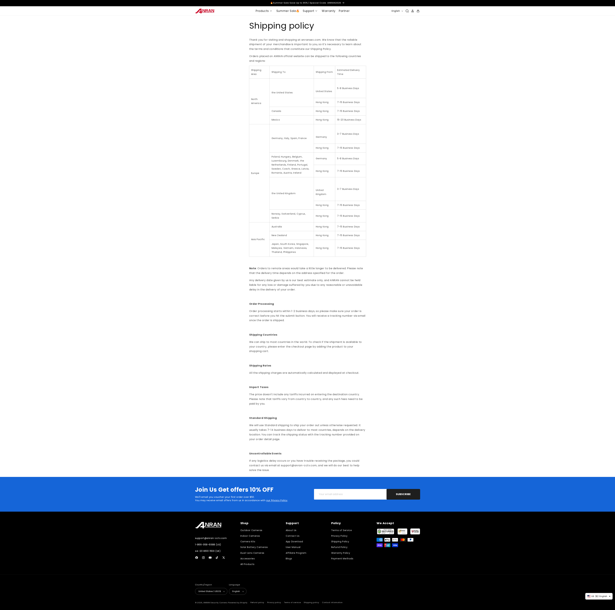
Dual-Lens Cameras (252, 553)
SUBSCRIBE (403, 494)
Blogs (289, 558)
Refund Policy (339, 547)
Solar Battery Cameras (254, 547)
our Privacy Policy (276, 500)
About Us (291, 530)
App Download (294, 541)
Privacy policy (274, 602)
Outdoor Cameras (251, 530)
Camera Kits (247, 541)
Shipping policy (311, 602)
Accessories (247, 558)
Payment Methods (342, 558)
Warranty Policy (340, 553)
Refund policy (257, 602)
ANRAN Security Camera (215, 602)
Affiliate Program (296, 553)
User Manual (293, 547)
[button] (264, 11)
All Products (247, 564)
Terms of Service (341, 530)
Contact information (332, 602)
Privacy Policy (339, 536)
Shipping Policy (340, 541)
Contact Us (292, 536)
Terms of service (292, 602)
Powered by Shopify (238, 602)
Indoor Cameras (250, 536)
